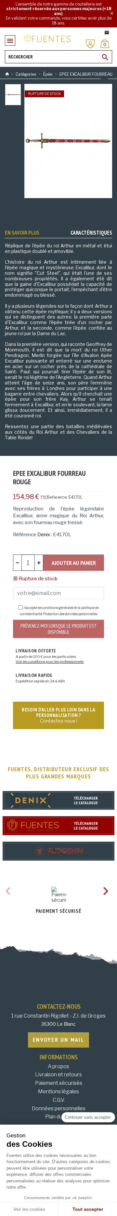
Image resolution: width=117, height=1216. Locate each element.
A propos (58, 1066)
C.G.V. (59, 1100)
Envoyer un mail (58, 1039)
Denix (43, 535)
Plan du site (58, 1117)
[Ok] (105, 57)
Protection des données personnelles (70, 614)
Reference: (57, 497)
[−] (17, 562)
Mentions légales (58, 1091)
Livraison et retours (58, 1074)
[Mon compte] (90, 44)
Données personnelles (58, 1108)
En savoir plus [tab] (22, 232)
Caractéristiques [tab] (91, 232)
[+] (39, 562)
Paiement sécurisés (58, 1083)
